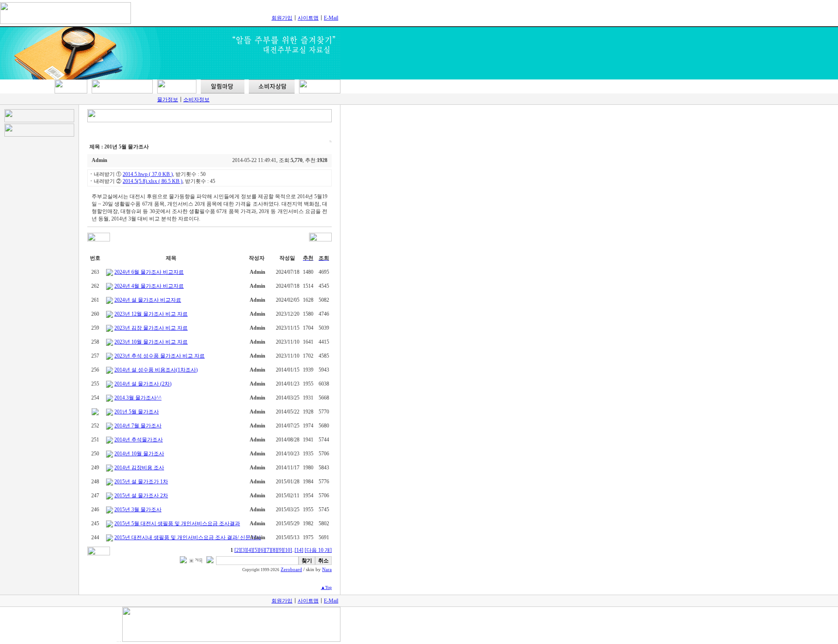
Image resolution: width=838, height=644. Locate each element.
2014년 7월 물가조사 (137, 426)
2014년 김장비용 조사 (139, 468)
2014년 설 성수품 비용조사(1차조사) (156, 370)
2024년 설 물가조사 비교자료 (147, 300)
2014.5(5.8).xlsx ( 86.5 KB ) (152, 181)
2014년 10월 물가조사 (139, 454)
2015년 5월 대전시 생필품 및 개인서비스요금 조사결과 (177, 523)
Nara (327, 569)
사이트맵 (308, 18)
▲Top (326, 587)
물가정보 (167, 99)
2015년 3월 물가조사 (137, 509)
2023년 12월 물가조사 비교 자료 (151, 314)
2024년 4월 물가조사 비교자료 (149, 286)
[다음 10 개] (318, 550)
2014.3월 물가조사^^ (137, 398)
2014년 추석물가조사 (138, 440)
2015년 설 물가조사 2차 (141, 495)
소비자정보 (196, 99)
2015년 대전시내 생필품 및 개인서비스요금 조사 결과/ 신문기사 (187, 537)
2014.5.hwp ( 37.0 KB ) (148, 174)
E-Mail (331, 18)
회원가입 (281, 18)
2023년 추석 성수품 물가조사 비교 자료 (159, 356)
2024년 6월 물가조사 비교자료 (149, 272)
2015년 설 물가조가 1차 (141, 482)
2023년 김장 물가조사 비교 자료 (151, 328)
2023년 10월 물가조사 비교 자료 (151, 342)
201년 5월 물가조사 (136, 412)
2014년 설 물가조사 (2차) (143, 384)
